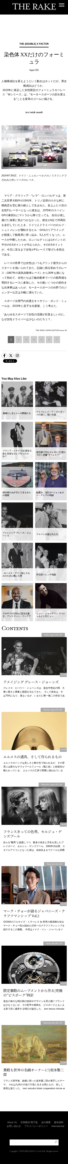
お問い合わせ (14, 1126)
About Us (12, 1122)
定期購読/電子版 (29, 1122)
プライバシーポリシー (36, 1126)
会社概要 (46, 1122)
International (57, 1126)
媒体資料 (58, 1122)
